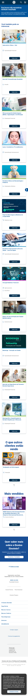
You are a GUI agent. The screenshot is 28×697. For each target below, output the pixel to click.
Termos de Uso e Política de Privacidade (14, 661)
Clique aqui (12, 647)
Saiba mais (14, 58)
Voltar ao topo (14, 566)
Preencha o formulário (14, 557)
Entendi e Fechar (14, 691)
